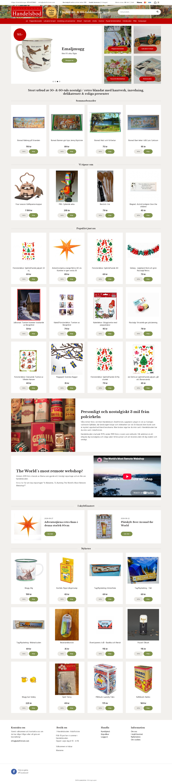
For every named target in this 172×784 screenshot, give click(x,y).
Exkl (132, 2)
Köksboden (127, 21)
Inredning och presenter (66, 21)
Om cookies (136, 739)
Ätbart (79, 21)
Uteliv (94, 21)
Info (23, 151)
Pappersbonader (35, 21)
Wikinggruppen (92, 780)
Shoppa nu (69, 60)
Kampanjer (142, 21)
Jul (27, 21)
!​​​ (24, 772)
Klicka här (20, 482)
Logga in (104, 737)
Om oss (134, 731)
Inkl (127, 2)
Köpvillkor (105, 734)
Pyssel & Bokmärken (113, 21)
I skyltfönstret (137, 734)
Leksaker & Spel (50, 21)
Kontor (101, 21)
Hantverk (87, 21)
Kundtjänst (105, 731)
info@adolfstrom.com (46, 2)
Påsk (135, 21)
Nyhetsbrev (136, 737)
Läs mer (50, 534)
